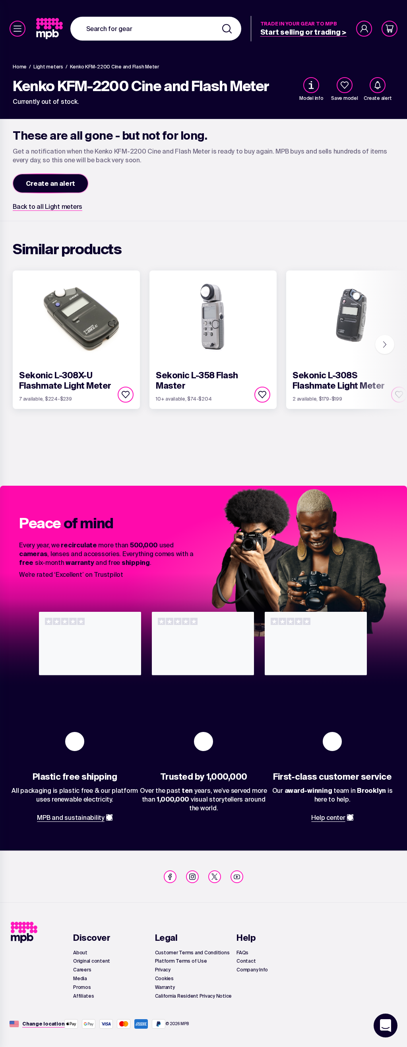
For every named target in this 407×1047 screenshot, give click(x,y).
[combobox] (155, 29)
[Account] (364, 29)
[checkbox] (345, 85)
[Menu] (17, 29)
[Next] (384, 344)
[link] (50, 28)
